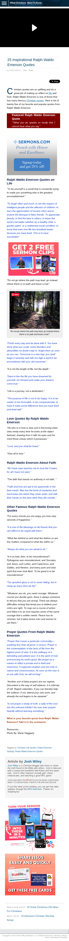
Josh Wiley (15, 70)
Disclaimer (55, 937)
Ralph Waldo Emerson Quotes (29, 751)
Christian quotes (35, 100)
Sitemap (57, 935)
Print (25, 70)
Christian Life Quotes (27, 748)
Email (31, 70)
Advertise (63, 937)
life (50, 93)
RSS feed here (34, 789)
